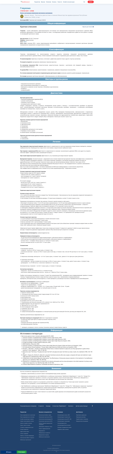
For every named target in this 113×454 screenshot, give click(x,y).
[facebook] (92, 406)
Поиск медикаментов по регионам (27, 414)
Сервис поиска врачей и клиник (27, 421)
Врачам (43, 2)
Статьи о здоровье (24, 433)
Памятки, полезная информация (27, 435)
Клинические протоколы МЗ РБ (45, 421)
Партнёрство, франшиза (81, 414)
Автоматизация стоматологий (64, 417)
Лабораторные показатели (44, 432)
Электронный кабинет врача (45, 414)
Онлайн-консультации (68, 2)
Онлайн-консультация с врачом (27, 419)
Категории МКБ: (24, 20)
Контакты (70, 406)
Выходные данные (56, 445)
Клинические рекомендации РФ (45, 419)
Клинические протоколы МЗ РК (45, 417)
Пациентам (37, 2)
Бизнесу (54, 2)
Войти (90, 1)
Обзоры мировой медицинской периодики (45, 424)
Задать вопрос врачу (24, 431)
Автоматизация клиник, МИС (64, 414)
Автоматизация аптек (62, 423)
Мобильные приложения (25, 439)
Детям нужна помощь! (81, 406)
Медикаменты (42, 430)
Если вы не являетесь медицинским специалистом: (33, 371)
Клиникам (48, 2)
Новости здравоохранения (44, 428)
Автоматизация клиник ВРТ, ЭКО (64, 419)
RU (84, 2)
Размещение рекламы (81, 417)
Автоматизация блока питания (64, 425)
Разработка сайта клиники (63, 429)
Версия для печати (88, 26)
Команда (48, 406)
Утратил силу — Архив (27, 11)
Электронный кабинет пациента (27, 437)
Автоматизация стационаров (64, 421)
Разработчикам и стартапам (82, 419)
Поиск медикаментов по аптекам (27, 417)
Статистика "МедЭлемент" (59, 406)
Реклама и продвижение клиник (64, 427)
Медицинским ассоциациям (82, 421)
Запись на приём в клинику (26, 423)
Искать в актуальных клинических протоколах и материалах (36, 13)
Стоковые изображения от (53, 448)
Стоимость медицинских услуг (26, 427)
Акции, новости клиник (25, 425)
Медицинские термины (44, 434)
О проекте (41, 406)
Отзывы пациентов (24, 429)
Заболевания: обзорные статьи (45, 426)
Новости (59, 2)
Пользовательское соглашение (28, 406)
